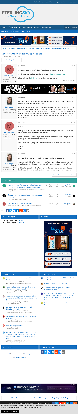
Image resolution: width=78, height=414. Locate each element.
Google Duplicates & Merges (33, 205)
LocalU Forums (46, 27)
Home (5, 27)
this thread (33, 78)
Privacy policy (38, 403)
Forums (14, 27)
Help (44, 403)
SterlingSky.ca (38, 2)
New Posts (22, 27)
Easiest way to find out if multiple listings (21, 53)
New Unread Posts (15, 31)
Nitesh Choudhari (13, 189)
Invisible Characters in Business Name (56, 283)
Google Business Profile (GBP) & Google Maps (19, 283)
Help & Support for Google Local (15, 342)
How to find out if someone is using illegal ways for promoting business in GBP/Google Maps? (25, 186)
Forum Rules (4, 31)
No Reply (37, 27)
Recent (29, 27)
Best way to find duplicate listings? (20, 203)
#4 (74, 154)
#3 (74, 122)
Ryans (9, 199)
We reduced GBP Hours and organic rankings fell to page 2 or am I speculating (20, 288)
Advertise (19, 403)
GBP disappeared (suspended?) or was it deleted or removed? (19, 308)
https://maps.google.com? (59, 74)
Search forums (26, 31)
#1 (74, 66)
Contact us (12, 403)
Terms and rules (28, 403)
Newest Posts (10, 274)
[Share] (72, 66)
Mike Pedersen (7, 56)
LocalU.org (49, 2)
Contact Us (72, 2)
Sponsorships (61, 2)
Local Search (22, 199)
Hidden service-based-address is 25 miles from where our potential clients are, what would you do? (21, 298)
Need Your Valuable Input (14, 325)
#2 (74, 97)
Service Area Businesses (12, 303)
